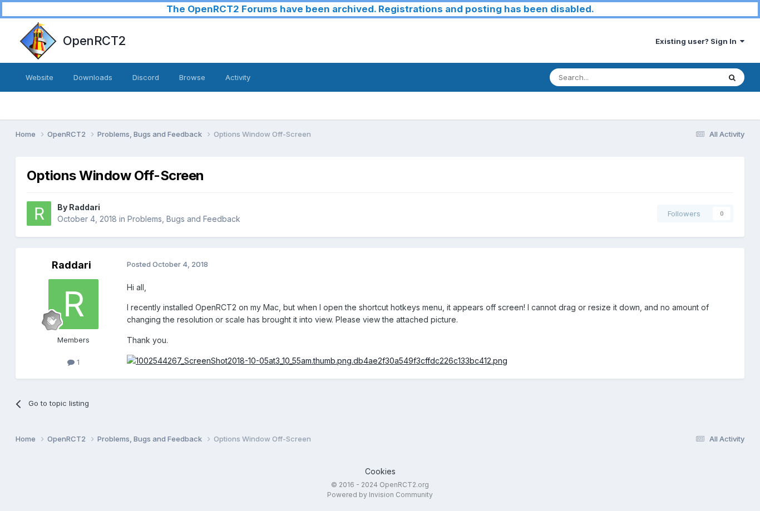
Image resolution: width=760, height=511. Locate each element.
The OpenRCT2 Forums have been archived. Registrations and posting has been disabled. (380, 8)
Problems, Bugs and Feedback (183, 219)
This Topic (687, 77)
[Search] (732, 77)
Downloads (92, 77)
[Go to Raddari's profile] (39, 213)
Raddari (84, 207)
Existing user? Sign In (697, 41)
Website (39, 77)
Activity (237, 77)
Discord (145, 77)
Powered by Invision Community (380, 494)
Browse (192, 77)
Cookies (380, 471)
